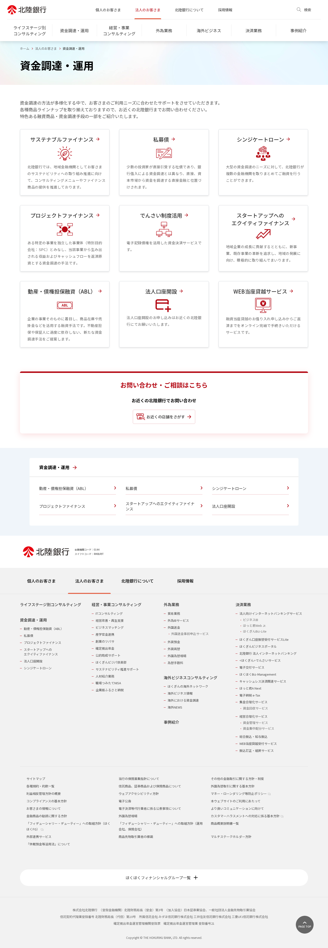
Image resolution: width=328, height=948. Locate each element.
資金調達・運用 (54, 467)
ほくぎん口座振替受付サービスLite (264, 639)
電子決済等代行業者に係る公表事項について (150, 808)
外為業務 (171, 604)
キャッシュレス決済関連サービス (262, 681)
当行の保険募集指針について (139, 778)
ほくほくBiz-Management (257, 674)
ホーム (24, 48)
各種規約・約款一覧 (40, 786)
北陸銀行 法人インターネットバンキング (268, 653)
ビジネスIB (250, 619)
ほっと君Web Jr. (254, 625)
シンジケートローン (38, 668)
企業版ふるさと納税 (110, 690)
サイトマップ (35, 778)
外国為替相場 (177, 655)
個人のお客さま (108, 9)
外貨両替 (174, 649)
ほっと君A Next (250, 688)
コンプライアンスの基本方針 (46, 801)
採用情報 (225, 9)
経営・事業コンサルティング (116, 604)
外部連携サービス (38, 836)
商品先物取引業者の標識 (136, 836)
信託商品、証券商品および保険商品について (150, 786)
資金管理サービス (255, 722)
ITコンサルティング (109, 613)
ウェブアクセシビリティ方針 (139, 793)
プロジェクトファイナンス (42, 642)
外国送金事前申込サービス (190, 633)
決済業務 (243, 604)
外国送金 (174, 627)
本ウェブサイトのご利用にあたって (236, 801)
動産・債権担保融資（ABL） (44, 628)
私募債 (28, 635)
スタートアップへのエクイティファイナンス (41, 651)
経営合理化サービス (253, 716)
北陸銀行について (189, 9)
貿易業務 (174, 613)
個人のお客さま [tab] (41, 581)
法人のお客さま (147, 9)
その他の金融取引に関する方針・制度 (237, 778)
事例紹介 (171, 722)
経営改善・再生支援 (110, 620)
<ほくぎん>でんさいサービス (260, 660)
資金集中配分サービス (258, 728)
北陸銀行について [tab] (137, 581)
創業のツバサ (105, 641)
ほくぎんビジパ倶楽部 (111, 662)
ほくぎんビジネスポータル (258, 646)
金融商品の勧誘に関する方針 (46, 816)
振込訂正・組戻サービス (256, 750)
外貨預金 (174, 642)
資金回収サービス (255, 708)
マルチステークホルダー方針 (231, 836)
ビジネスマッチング (110, 627)
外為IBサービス (178, 620)
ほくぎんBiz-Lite (255, 631)
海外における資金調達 (183, 700)
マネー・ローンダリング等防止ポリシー (239, 793)
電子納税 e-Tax (249, 695)
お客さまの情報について (43, 808)
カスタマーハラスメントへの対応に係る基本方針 (245, 816)
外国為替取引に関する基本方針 (233, 786)
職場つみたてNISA (108, 683)
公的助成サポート (108, 655)
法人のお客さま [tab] (89, 581)
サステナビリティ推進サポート (117, 669)
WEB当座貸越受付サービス (258, 743)
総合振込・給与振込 (253, 736)
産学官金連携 (105, 634)
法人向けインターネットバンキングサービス (270, 613)
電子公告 (125, 801)
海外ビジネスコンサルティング (190, 677)
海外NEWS (175, 707)
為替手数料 (175, 662)
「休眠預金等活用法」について (48, 844)
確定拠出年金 (105, 648)
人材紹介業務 (105, 676)
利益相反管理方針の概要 (43, 793)
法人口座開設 (33, 661)
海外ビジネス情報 (180, 693)
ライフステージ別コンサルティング (50, 604)
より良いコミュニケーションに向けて (237, 808)
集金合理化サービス (253, 702)
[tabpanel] (164, 674)
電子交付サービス (251, 667)
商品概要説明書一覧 (225, 823)
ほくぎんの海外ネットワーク (188, 686)
